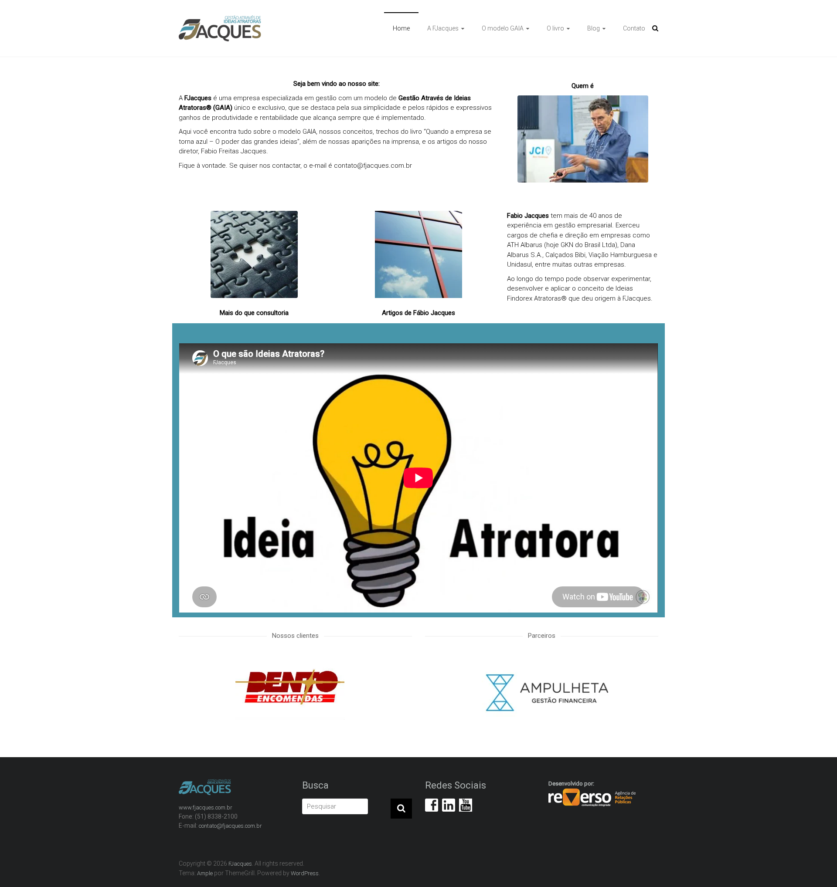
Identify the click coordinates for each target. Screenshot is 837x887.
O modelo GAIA (503, 28)
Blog (593, 28)
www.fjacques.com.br (205, 807)
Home (401, 28)
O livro (555, 28)
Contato (634, 28)
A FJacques (443, 28)
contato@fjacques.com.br (373, 165)
